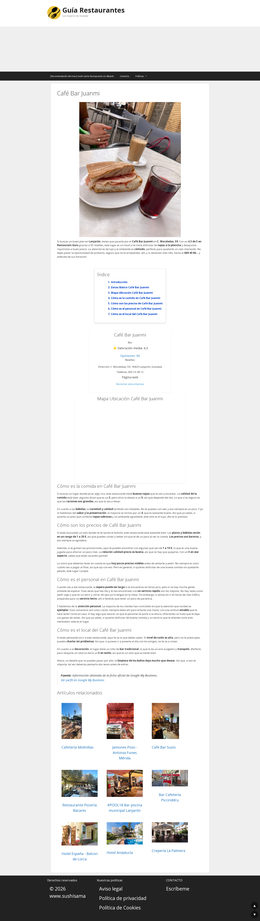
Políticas (139, 76)
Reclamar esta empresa (130, 384)
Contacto (124, 76)
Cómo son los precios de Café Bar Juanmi (137, 303)
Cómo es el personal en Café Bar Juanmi (136, 308)
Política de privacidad (122, 898)
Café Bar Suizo (164, 747)
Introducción (119, 282)
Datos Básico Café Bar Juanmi (130, 287)
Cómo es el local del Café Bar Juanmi (134, 314)
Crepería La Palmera (168, 850)
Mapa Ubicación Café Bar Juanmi (132, 292)
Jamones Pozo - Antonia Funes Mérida (124, 752)
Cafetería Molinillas (77, 747)
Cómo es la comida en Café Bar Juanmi (135, 298)
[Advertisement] (130, 49)
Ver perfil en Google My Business (82, 680)
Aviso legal (110, 888)
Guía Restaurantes (93, 10)
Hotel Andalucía (120, 852)
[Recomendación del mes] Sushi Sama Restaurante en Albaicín (82, 76)
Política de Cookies (120, 907)
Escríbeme (177, 888)
